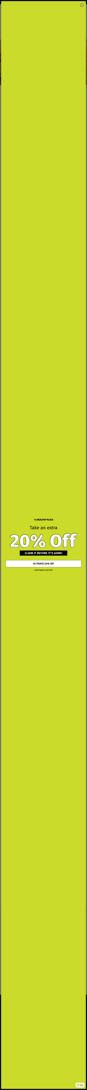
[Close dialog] (82, 5)
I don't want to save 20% (43, 570)
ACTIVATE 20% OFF (43, 563)
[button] (43, 541)
